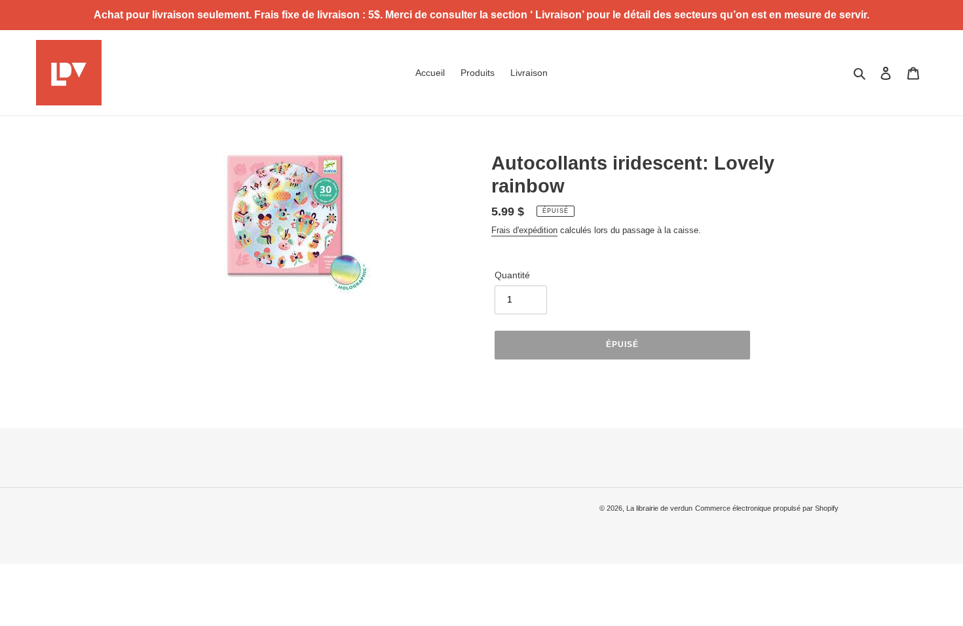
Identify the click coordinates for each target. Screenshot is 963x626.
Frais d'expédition (524, 230)
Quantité (512, 275)
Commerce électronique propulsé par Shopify (767, 508)
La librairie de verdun (659, 508)
